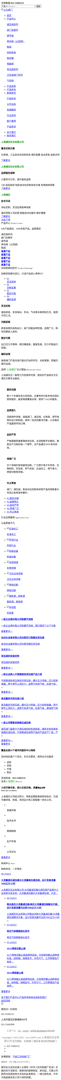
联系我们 (11, 135)
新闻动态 (32, 997)
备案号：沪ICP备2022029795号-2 (15, 1062)
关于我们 (11, 132)
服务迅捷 (13, 498)
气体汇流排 (18, 1056)
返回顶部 (5, 1001)
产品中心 (11, 19)
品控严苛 (13, 505)
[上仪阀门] (6, 10)
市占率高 (13, 512)
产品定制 (11, 86)
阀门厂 (27, 1056)
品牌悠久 (13, 502)
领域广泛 (13, 508)
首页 (9, 15)
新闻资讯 (11, 93)
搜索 (38, 6)
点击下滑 (5, 220)
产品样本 (11, 89)
